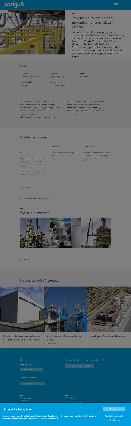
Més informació (114, 420)
